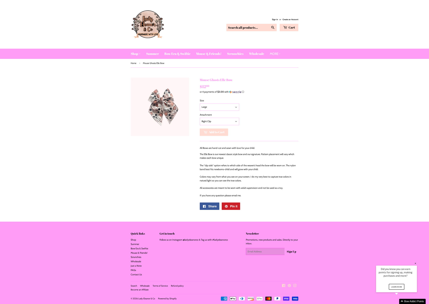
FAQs (133, 270)
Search (134, 285)
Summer (152, 54)
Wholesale (256, 54)
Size (202, 100)
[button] (249, 91)
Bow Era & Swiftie (177, 54)
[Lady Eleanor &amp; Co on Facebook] (283, 286)
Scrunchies (235, 54)
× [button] (415, 263)
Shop (135, 54)
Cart (291, 27)
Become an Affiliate (140, 289)
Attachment (206, 114)
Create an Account (290, 19)
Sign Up (291, 251)
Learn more (396, 287)
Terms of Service (160, 285)
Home (133, 63)
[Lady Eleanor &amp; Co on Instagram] (295, 286)
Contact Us (136, 274)
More (274, 54)
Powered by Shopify (167, 298)
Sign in (275, 19)
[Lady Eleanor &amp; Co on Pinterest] (289, 286)
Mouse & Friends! (209, 54)
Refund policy (177, 285)
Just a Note (136, 265)
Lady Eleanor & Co (146, 298)
